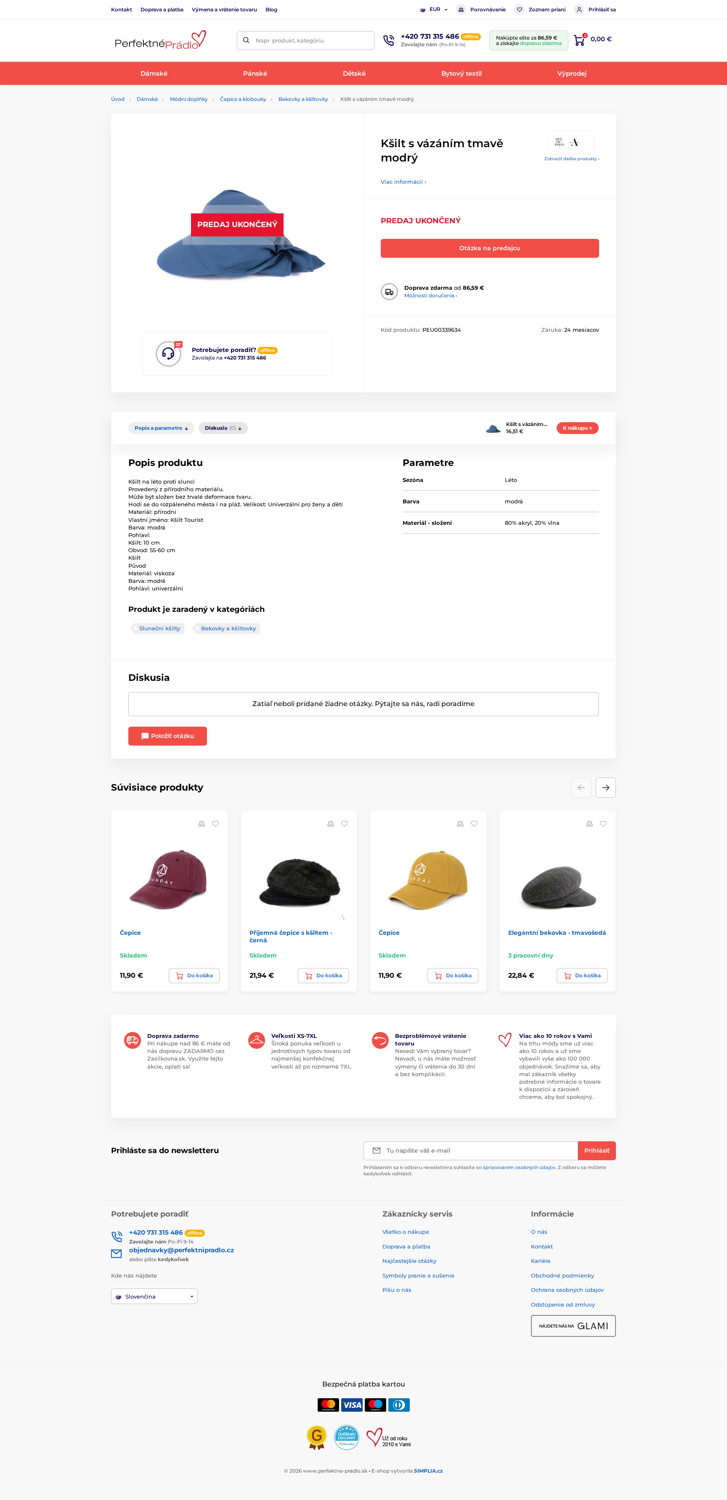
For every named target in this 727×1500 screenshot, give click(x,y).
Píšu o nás (396, 1289)
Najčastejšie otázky (409, 1260)
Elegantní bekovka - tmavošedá (557, 933)
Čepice (130, 933)
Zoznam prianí (547, 9)
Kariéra (540, 1260)
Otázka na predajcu (489, 248)
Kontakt (121, 9)
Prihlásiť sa (602, 9)
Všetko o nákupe (405, 1231)
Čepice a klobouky (243, 99)
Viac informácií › (403, 181)
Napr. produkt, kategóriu (290, 40)
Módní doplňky (189, 99)
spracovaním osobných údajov (519, 1167)
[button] (606, 788)
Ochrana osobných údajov (567, 1289)
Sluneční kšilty (159, 628)
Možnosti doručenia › (430, 295)
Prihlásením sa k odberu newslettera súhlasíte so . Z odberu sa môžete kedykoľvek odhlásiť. (485, 1170)
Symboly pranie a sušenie (418, 1275)
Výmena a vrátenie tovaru (224, 9)
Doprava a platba (162, 9)
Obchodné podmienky (562, 1275)
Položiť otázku (171, 736)
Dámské (147, 99)
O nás (539, 1231)
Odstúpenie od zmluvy (563, 1304)
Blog (271, 9)
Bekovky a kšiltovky (303, 99)
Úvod (118, 99)
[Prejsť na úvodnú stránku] (159, 40)
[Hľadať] (246, 40)
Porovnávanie (488, 9)
